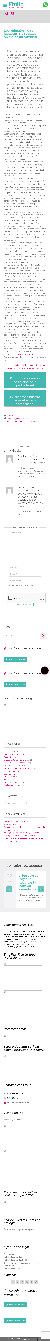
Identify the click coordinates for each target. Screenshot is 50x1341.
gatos (22, 421)
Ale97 (7, 838)
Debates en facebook (13, 765)
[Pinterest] (22, 1282)
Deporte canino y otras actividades (19, 768)
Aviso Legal (9, 1254)
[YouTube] (31, 1282)
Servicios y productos (13, 1120)
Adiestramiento (11, 751)
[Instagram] (36, 1282)
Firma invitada (13, 415)
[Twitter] (17, 1282)
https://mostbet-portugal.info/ (17, 832)
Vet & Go (24, 821)
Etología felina (10, 774)
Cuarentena (9, 757)
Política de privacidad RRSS (15, 1260)
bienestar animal (23, 418)
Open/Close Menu (5, 5)
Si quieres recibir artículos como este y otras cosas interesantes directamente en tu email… (25, 366)
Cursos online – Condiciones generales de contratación (22, 1264)
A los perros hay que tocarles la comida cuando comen (31, 882)
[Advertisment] (25, 719)
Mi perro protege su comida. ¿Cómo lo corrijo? (22, 834)
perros (36, 421)
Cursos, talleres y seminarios (16, 760)
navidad (29, 421)
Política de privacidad (13, 1257)
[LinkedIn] (27, 1282)
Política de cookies (12, 1269)
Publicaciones (10, 785)
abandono (11, 418)
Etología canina (10, 771)
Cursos (7, 1123)
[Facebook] (13, 1282)
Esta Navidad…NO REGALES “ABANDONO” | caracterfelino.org (31, 459)
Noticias (7, 779)
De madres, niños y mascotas (17, 762)
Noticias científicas (12, 782)
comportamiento (11, 421)
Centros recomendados (14, 754)
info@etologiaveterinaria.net (16, 1103)
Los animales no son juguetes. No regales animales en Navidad (20, 34)
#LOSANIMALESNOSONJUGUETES (20, 354)
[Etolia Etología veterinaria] (26, 5)
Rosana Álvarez (11, 821)
